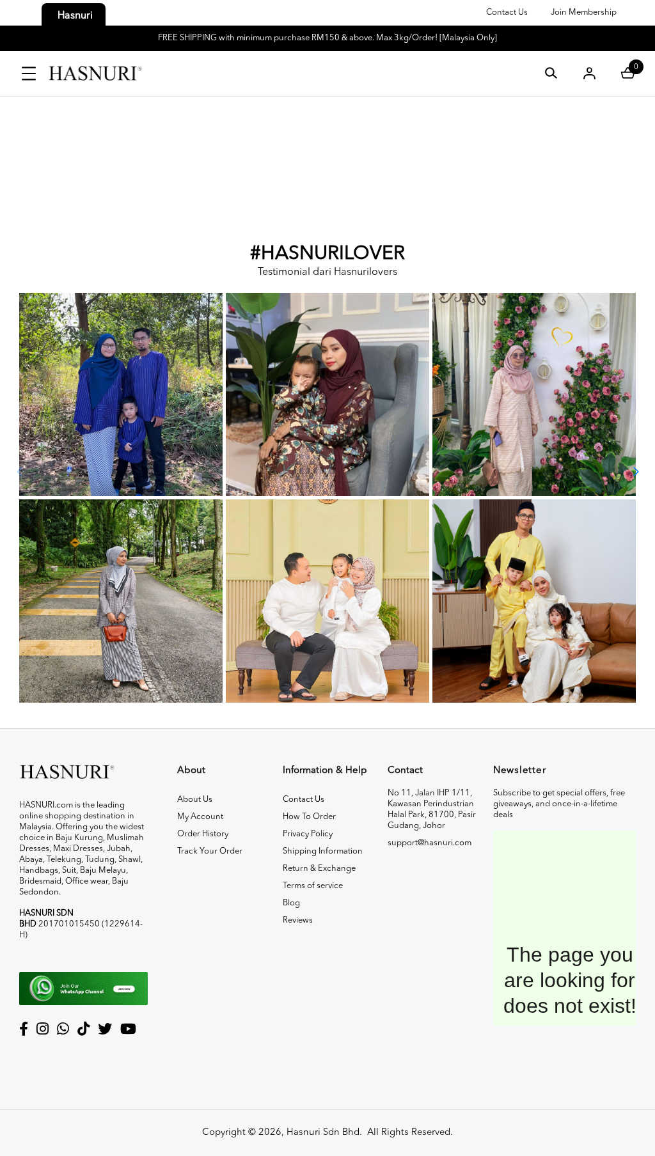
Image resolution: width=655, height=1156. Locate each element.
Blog (291, 903)
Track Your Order (209, 851)
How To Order (309, 817)
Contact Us (507, 12)
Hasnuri (75, 16)
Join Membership (584, 12)
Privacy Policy (308, 834)
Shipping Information (323, 851)
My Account (200, 817)
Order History (202, 834)
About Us (194, 799)
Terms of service (313, 886)
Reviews (298, 920)
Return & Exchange (319, 868)
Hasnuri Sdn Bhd (323, 1132)
